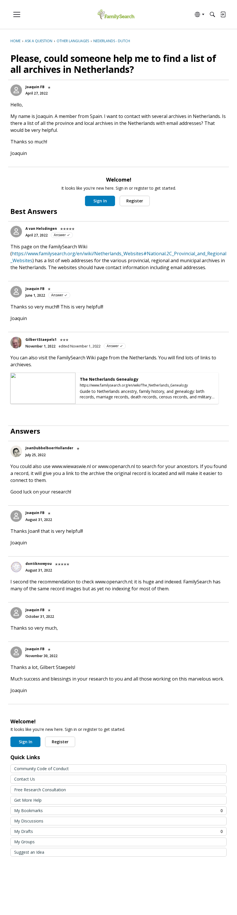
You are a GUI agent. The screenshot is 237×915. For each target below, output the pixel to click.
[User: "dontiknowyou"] (16, 567)
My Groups (24, 841)
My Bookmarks (118, 810)
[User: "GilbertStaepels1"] (16, 342)
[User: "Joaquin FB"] (16, 90)
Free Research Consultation (40, 789)
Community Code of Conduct (41, 768)
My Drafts (118, 831)
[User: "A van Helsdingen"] (16, 231)
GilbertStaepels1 (41, 339)
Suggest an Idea (29, 852)
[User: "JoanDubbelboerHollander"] (16, 451)
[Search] (212, 14)
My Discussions (28, 821)
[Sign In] (223, 14)
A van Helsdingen (41, 228)
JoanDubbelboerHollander (49, 448)
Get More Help (28, 800)
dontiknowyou (38, 563)
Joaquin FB (35, 86)
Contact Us (24, 779)
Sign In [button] (100, 201)
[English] (116, 14)
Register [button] (134, 201)
